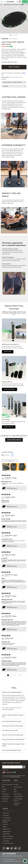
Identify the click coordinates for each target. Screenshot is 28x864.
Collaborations (6, 796)
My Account (6, 813)
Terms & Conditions (8, 838)
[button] (4, 38)
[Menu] (1, 1)
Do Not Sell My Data (8, 843)
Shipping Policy (7, 831)
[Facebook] (3, 848)
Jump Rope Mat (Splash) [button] (12, 488)
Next (26, 20)
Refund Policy (6, 833)
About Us (5, 824)
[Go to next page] (22, 675)
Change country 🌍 (10, 772)
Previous (1, 20)
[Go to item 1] (6, 467)
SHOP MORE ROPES (14, 439)
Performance (5, 794)
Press (15, 791)
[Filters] (6, 460)
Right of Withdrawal (8, 836)
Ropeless (4, 789)
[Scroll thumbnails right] (25, 467)
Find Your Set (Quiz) (7, 784)
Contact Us (5, 770)
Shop (25, 1)
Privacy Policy (6, 829)
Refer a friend (17, 794)
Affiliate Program (18, 796)
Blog (15, 789)
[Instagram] (15, 848)
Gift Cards (4, 801)
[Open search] (2, 460)
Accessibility (6, 841)
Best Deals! (5, 798)
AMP (3, 787)
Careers (5, 826)
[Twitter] (11, 848)
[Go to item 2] (14, 467)
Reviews (16, 784)
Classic (4, 791)
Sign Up (23, 766)
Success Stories (18, 787)
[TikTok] (19, 848)
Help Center (6, 815)
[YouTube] (7, 848)
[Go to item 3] (22, 467)
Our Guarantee (6, 817)
